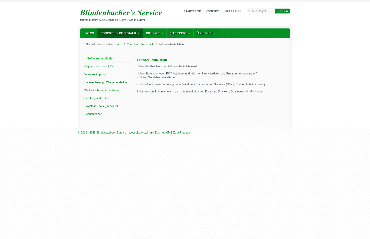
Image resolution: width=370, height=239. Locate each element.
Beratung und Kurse (96, 98)
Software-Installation (100, 58)
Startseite (192, 11)
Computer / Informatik (118, 33)
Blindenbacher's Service (121, 12)
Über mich (204, 33)
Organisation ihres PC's (98, 66)
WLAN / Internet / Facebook (101, 90)
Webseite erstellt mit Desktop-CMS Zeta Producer (160, 132)
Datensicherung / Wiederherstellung (106, 82)
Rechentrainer (92, 114)
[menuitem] (89, 33)
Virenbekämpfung (95, 74)
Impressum (232, 11)
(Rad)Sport (178, 33)
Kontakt (212, 11)
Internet (153, 33)
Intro (89, 33)
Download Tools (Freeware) (101, 106)
